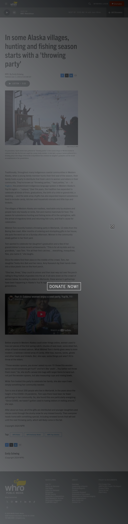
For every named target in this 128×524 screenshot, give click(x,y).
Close (112, 227)
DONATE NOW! (64, 286)
